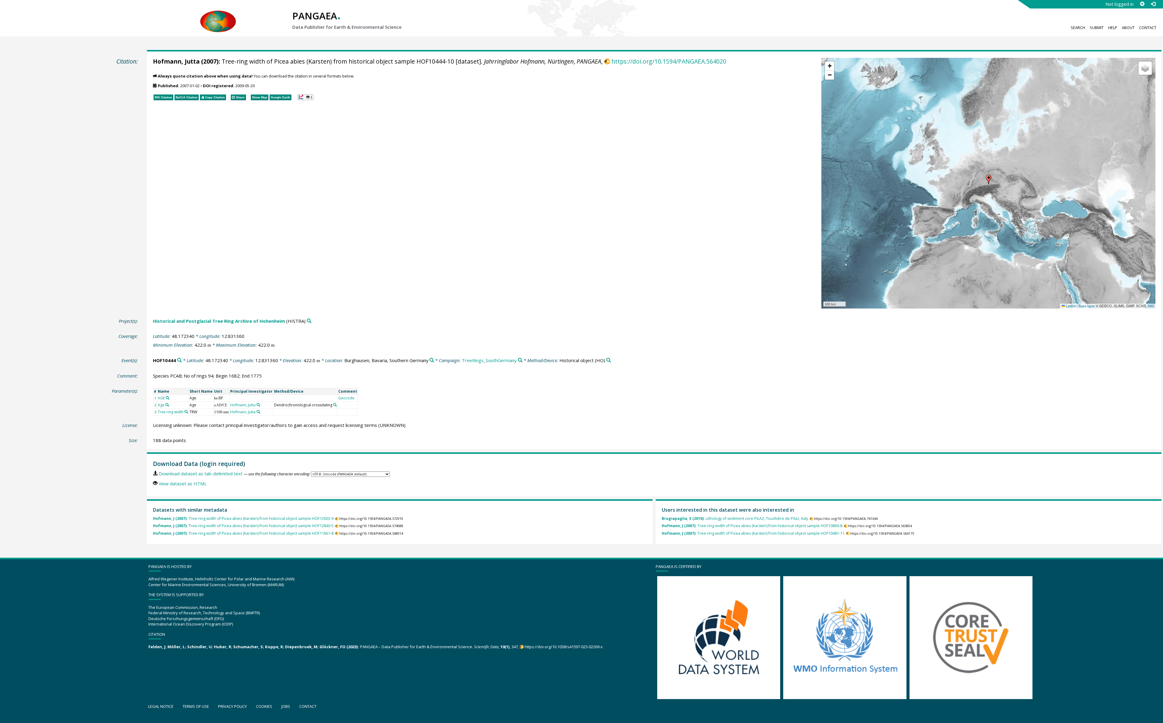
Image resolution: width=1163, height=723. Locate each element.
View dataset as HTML (183, 483)
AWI (1151, 305)
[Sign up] (1142, 4)
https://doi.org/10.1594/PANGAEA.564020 (668, 61)
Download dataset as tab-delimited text (201, 473)
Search (1078, 27)
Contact (1147, 27)
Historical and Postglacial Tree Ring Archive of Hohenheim (219, 321)
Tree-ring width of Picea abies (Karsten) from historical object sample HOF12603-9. (243, 518)
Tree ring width (171, 411)
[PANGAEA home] (218, 15)
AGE (161, 398)
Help (1112, 27)
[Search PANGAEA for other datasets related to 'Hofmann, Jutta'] (258, 405)
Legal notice (161, 706)
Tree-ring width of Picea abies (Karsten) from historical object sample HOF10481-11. (753, 533)
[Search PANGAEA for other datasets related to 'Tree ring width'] (186, 412)
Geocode (346, 398)
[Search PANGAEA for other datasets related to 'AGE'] (167, 398)
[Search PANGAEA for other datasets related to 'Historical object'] (608, 360)
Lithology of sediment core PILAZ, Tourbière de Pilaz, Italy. (735, 518)
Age (161, 405)
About (1128, 27)
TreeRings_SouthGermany (489, 360)
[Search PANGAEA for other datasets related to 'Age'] (167, 405)
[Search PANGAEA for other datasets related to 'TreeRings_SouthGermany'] (520, 360)
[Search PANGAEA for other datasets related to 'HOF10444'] (179, 360)
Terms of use (196, 706)
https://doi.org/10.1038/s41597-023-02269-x (564, 646)
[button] (988, 179)
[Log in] (1153, 4)
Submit (1097, 27)
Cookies (264, 706)
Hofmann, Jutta (176, 61)
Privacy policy (232, 706)
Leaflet (1070, 305)
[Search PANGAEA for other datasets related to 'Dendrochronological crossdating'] (335, 405)
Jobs (285, 706)
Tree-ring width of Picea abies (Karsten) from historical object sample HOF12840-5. (243, 525)
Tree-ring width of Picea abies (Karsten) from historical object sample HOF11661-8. (243, 533)
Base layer (1087, 305)
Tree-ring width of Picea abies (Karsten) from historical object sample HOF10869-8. (752, 525)
